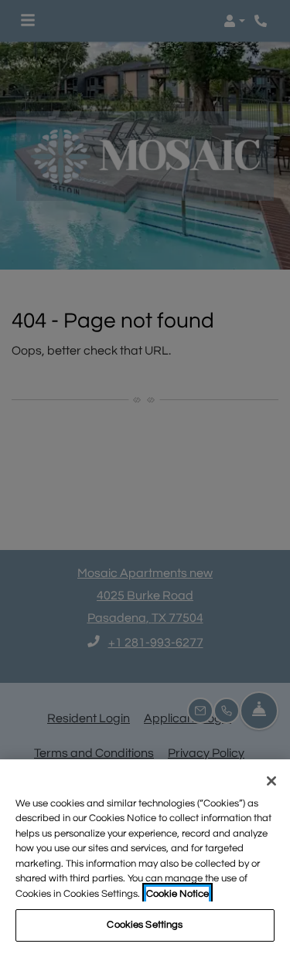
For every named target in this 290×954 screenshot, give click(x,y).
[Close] (271, 781)
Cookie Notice (177, 893)
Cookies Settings (145, 924)
